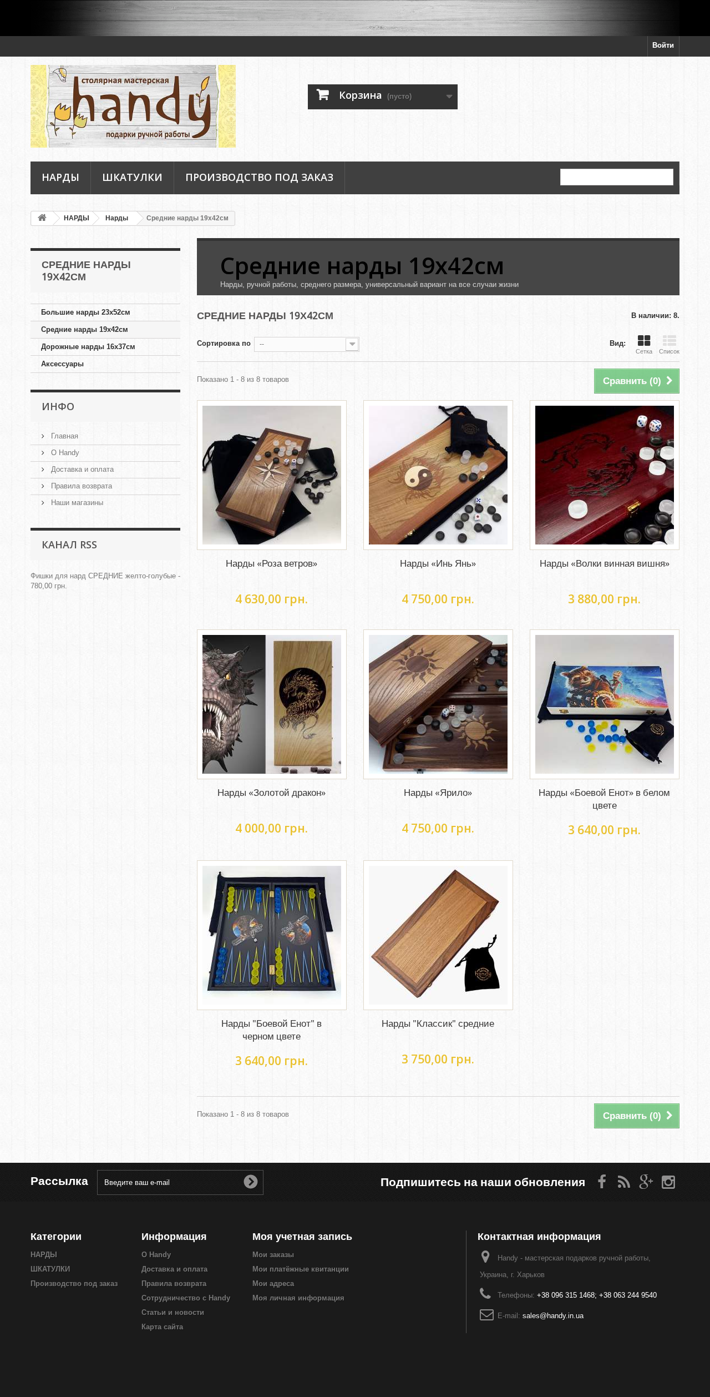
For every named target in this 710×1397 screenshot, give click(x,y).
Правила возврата (80, 486)
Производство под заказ (259, 177)
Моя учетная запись (302, 1236)
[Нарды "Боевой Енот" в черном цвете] (271, 935)
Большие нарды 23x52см (85, 312)
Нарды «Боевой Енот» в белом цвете (604, 799)
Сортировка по (224, 343)
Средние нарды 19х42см (84, 329)
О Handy (64, 452)
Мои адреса (273, 1283)
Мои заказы (273, 1254)
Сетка (644, 351)
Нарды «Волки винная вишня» (605, 563)
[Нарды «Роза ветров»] (271, 475)
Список (669, 351)
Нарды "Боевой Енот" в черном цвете (271, 1030)
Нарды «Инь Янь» (438, 563)
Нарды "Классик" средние (438, 1023)
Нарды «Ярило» (438, 792)
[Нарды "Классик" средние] (438, 935)
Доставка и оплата (81, 469)
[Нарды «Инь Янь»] (438, 475)
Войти (663, 45)
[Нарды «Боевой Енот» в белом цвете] (604, 704)
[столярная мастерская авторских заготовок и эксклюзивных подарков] (355, 18)
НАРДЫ (60, 177)
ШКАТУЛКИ (132, 177)
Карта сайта (162, 1327)
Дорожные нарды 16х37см (88, 346)
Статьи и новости (172, 1312)
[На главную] (42, 218)
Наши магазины (76, 502)
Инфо (58, 406)
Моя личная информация (298, 1298)
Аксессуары (62, 364)
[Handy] (133, 106)
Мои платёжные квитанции (300, 1269)
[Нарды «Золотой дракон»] (271, 704)
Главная (63, 436)
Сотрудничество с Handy (185, 1298)
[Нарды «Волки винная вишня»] (604, 475)
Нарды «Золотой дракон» (271, 792)
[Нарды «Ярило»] (438, 704)
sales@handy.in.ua (553, 1316)
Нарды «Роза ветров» (271, 563)
